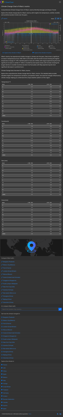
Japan (4, 408)
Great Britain (7, 387)
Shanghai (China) (8, 296)
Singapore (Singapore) (9, 280)
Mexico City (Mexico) (9, 265)
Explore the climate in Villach (12, 53)
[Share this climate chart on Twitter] (58, 18)
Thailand (5, 390)
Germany (6, 393)
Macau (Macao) (7, 274)
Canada (5, 402)
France (5, 365)
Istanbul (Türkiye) (8, 290)
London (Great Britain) (9, 271)
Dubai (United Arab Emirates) (11, 277)
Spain (4, 374)
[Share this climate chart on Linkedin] (60, 18)
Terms (30, 414)
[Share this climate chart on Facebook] (56, 18)
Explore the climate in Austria (42, 53)
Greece (5, 396)
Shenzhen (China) (8, 302)
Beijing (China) (7, 299)
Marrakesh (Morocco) (9, 293)
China (4, 371)
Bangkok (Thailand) (8, 262)
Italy (4, 380)
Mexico (5, 377)
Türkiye (5, 383)
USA (4, 368)
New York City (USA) (9, 287)
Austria (5, 405)
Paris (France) (7, 268)
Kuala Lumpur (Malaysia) (10, 283)
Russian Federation (8, 399)
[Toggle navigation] (60, 2)
